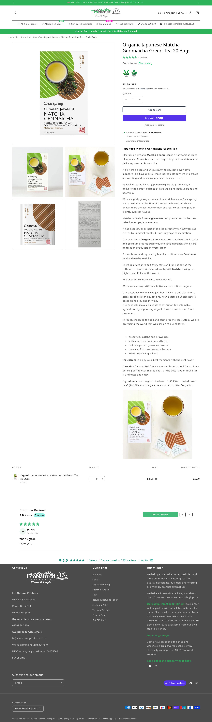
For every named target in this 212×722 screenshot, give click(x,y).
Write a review (160, 514)
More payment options (154, 125)
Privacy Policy (99, 615)
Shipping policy (110, 719)
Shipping (144, 88)
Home (11, 37)
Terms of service (93, 719)
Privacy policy (78, 719)
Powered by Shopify (46, 719)
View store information (138, 140)
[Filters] (183, 514)
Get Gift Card (99, 620)
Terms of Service (101, 610)
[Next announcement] (199, 2)
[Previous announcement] (13, 2)
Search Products (100, 589)
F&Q (94, 594)
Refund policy (63, 719)
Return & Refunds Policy (105, 600)
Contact (96, 579)
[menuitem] (28, 24)
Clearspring (145, 63)
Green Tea (37, 37)
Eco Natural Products (28, 719)
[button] (15, 13)
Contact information (127, 719)
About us (97, 574)
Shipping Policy (100, 605)
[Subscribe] (61, 682)
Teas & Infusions (23, 37)
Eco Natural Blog (101, 584)
